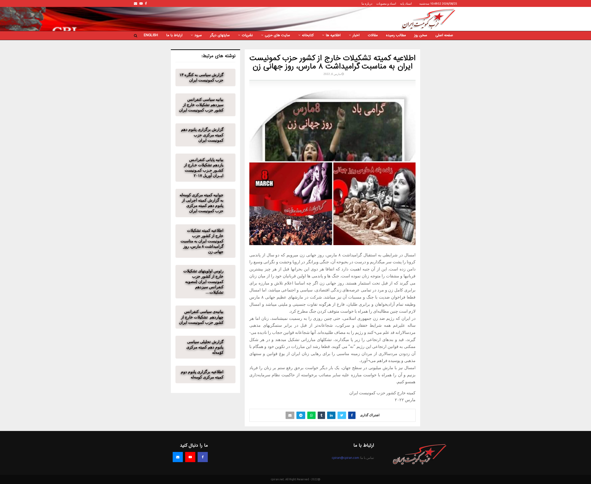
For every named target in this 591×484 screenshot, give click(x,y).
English (151, 35)
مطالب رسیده (396, 35)
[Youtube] (190, 457)
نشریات (247, 35)
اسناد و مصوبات (386, 3)
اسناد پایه (406, 3)
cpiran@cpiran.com (345, 458)
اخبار (356, 35)
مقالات (373, 35)
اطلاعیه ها (333, 35)
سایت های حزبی (277, 35)
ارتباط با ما (174, 35)
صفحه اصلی (444, 35)
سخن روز (420, 35)
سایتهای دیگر (220, 35)
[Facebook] (203, 457)
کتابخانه (308, 35)
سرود (198, 35)
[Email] (178, 457)
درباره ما (367, 3)
